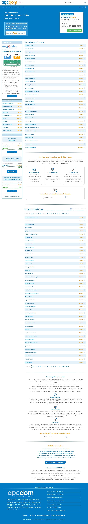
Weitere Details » (12, 152)
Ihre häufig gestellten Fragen (54, 504)
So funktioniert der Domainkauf (55, 497)
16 (59, 213)
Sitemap (45, 519)
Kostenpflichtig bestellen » (74, 30)
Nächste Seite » (65, 213)
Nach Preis (83, 209)
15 (57, 213)
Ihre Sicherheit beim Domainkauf (55, 501)
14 (55, 213)
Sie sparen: (15, 33)
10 (47, 213)
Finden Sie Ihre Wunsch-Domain (55, 491)
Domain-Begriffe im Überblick (54, 507)
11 (49, 213)
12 (51, 213)
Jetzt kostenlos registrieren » (55, 462)
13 (53, 213)
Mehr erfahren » (12, 96)
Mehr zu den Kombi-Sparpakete (55, 494)
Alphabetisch (75, 209)
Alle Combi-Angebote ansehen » (12, 196)
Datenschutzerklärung (53, 519)
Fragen (24, 7)
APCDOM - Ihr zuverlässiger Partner (56, 510)
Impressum (62, 519)
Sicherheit (17, 7)
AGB (41, 519)
